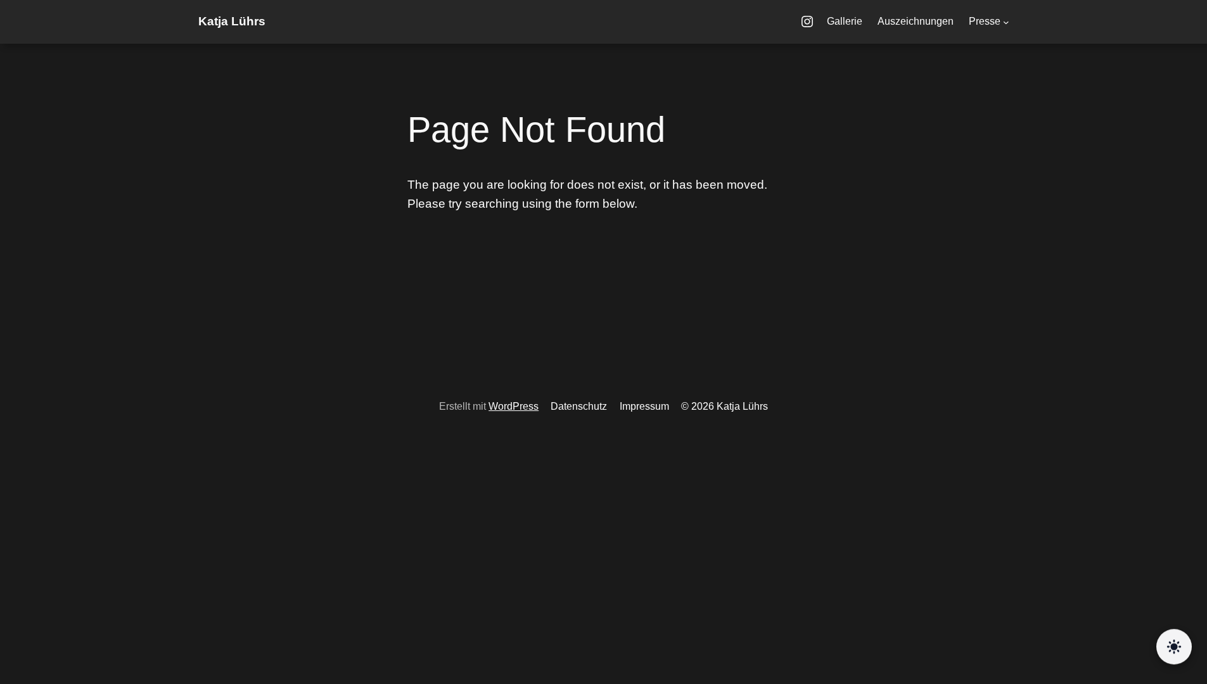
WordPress (514, 406)
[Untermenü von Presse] (1006, 22)
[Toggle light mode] (1174, 648)
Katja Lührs (231, 21)
